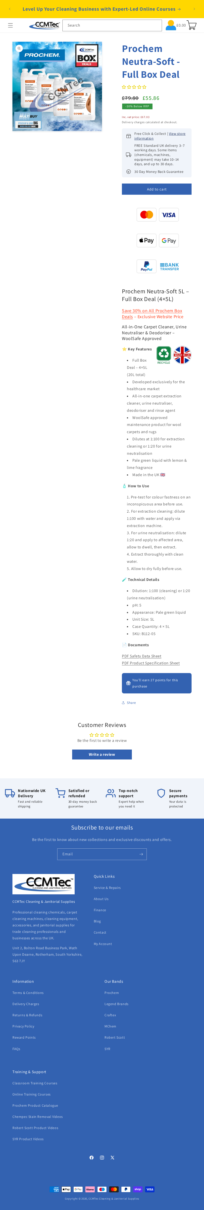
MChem (110, 1026)
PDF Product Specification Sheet (151, 663)
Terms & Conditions (28, 992)
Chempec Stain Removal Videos (37, 1116)
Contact (100, 932)
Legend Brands (116, 1004)
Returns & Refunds (27, 1015)
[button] (10, 25)
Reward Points (24, 1037)
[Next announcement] (194, 8)
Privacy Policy (23, 1026)
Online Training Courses (31, 1094)
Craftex (110, 1015)
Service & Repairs (107, 887)
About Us (101, 899)
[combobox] (112, 25)
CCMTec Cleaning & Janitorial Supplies (114, 1198)
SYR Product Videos (28, 1139)
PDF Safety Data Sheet (141, 656)
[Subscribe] (141, 854)
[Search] (156, 25)
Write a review (102, 754)
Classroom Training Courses (34, 1083)
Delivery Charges (25, 1004)
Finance (100, 910)
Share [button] (131, 702)
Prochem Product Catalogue (35, 1105)
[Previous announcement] (9, 8)
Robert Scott (114, 1037)
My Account (103, 944)
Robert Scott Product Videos (35, 1128)
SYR (107, 1049)
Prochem (111, 992)
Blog (97, 921)
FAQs (16, 1049)
